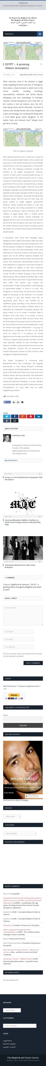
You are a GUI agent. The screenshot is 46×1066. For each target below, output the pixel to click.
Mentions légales (9, 1044)
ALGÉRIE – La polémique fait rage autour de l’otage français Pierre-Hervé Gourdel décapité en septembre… (21, 905)
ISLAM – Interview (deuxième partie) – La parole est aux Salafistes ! (21, 961)
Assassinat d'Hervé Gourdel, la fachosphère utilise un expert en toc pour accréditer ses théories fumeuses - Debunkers (22, 900)
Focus (41, 75)
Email (5, 715)
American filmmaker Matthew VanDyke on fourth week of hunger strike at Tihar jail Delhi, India (23, 522)
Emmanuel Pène (18, 435)
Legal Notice (7, 1041)
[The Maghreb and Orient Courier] (23, 21)
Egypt (35, 75)
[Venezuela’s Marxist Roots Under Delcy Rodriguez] (23, 549)
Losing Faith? (15, 894)
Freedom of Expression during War (26, 925)
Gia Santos (7, 925)
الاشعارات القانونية (9, 1047)
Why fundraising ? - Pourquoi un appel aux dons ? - (22, 686)
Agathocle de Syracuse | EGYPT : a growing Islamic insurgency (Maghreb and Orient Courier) (22, 587)
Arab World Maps (26, 75)
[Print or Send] (18, 403)
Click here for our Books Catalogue (15, 800)
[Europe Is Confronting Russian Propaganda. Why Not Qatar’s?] (23, 472)
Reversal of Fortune (17, 939)
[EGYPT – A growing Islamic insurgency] (23, 51)
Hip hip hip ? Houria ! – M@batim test (16, 959)
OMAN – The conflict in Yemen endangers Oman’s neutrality (21, 933)
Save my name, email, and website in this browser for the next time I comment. (22, 655)
